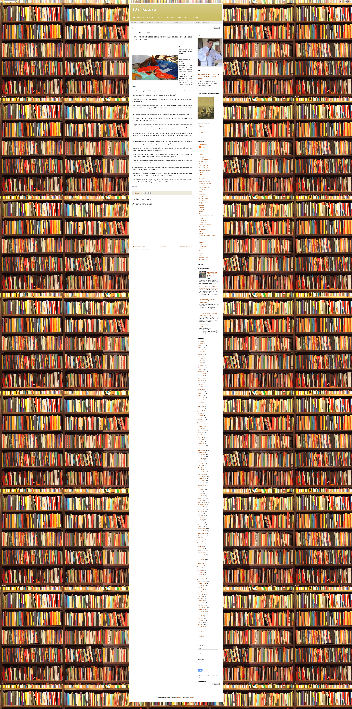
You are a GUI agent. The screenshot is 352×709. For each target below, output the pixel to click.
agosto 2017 (201, 511)
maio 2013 (200, 622)
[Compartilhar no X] (147, 193)
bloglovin (201, 137)
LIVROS (201, 209)
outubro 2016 (201, 533)
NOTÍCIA (202, 218)
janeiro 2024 (201, 347)
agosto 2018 (201, 485)
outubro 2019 (201, 454)
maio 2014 (200, 596)
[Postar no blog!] (145, 193)
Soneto (201, 249)
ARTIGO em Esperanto (205, 159)
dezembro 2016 (202, 529)
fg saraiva (203, 147)
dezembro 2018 (202, 476)
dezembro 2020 (202, 424)
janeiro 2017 (201, 526)
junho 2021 (200, 411)
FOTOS (201, 196)
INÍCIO (133, 23)
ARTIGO (201, 157)
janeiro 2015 (201, 579)
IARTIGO (202, 200)
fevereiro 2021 (201, 419)
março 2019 (201, 470)
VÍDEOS (201, 259)
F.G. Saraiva (144, 9)
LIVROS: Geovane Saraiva (174, 23)
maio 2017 (200, 518)
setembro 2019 (201, 457)
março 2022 (201, 391)
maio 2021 (200, 413)
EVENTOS (202, 190)
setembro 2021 (201, 404)
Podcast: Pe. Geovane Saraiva (207, 235)
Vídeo (200, 255)
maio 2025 (200, 341)
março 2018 (201, 496)
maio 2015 (200, 570)
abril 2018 (200, 494)
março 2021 (201, 417)
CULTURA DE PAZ (204, 181)
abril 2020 (200, 441)
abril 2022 (200, 389)
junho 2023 (200, 358)
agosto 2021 (201, 406)
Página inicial (162, 247)
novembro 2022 (202, 374)
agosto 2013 (201, 616)
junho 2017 (200, 515)
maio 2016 (200, 544)
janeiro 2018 (201, 500)
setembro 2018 (201, 483)
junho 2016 (200, 542)
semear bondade (203, 246)
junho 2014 (200, 594)
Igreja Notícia (202, 203)
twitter (201, 128)
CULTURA (202, 179)
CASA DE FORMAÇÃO (202, 23)
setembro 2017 (201, 509)
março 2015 (201, 574)
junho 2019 (200, 463)
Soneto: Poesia (203, 251)
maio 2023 (200, 361)
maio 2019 (200, 465)
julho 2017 (200, 513)
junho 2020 (200, 437)
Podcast (201, 233)
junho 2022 (200, 384)
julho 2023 (200, 356)
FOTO (201, 192)
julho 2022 (200, 382)
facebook (201, 126)
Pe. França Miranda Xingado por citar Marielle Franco (208, 314)
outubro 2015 (201, 559)
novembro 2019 (202, 452)
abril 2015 (200, 572)
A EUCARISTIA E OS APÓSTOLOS (206, 325)
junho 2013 (200, 620)
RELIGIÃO (202, 240)
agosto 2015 (201, 563)
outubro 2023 (201, 350)
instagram (201, 135)
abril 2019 (200, 467)
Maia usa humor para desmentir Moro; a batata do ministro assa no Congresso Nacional (208, 300)
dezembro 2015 (202, 555)
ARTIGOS (189, 23)
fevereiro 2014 (201, 603)
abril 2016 (200, 546)
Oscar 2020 (202, 227)
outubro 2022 (201, 376)
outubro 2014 (201, 585)
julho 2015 (200, 566)
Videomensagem (203, 257)
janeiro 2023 (201, 369)
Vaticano (201, 253)
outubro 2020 (201, 428)
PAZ (200, 231)
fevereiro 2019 (201, 472)
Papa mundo (202, 229)
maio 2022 (200, 387)
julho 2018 (200, 487)
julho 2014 (200, 592)
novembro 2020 (202, 426)
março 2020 (201, 443)
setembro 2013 (201, 614)
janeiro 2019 (201, 474)
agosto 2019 (201, 459)
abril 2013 (200, 624)
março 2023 (201, 365)
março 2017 (201, 522)
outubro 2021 (201, 402)
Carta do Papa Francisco (205, 168)
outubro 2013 (201, 611)
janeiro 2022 (201, 395)
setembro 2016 (201, 535)
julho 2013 (200, 618)
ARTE (201, 155)
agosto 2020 (201, 433)
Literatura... (202, 207)
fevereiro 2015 (201, 577)
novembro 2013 (202, 609)
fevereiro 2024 (201, 345)
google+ (201, 132)
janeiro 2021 (201, 422)
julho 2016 (200, 539)
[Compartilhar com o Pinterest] (150, 193)
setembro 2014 (201, 587)
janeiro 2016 (201, 553)
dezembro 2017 (202, 502)
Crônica (201, 177)
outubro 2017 (201, 507)
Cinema (201, 172)
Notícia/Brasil (202, 220)
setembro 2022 (201, 378)
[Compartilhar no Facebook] (149, 193)
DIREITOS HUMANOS (205, 183)
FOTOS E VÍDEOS (204, 198)
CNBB (201, 174)
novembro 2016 (202, 531)
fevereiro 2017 (201, 524)
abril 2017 (200, 520)
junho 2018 (200, 489)
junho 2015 (200, 568)
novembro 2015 (202, 557)
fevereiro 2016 (201, 550)
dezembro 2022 (202, 371)
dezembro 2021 (202, 398)
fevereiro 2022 (201, 393)
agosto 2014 (201, 590)
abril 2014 (200, 598)
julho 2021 (200, 409)
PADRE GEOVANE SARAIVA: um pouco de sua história (212, 273)
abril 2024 (200, 343)
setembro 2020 (201, 430)
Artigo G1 (202, 161)
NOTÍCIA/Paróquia (204, 222)
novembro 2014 (202, 583)
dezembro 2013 (202, 607)
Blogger (192, 697)
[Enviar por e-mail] (143, 193)
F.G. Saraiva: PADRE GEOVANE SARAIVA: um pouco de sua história (208, 76)
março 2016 (201, 548)
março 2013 (201, 627)
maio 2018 (200, 491)
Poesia (200, 238)
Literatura (201, 205)
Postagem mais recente (139, 247)
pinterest (201, 130)
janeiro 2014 (201, 605)
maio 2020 (200, 439)
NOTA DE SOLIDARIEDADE (207, 216)
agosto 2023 (201, 354)
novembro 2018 (202, 478)
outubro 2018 (201, 481)
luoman (179, 697)
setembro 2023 (201, 352)
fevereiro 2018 (201, 498)
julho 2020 (200, 435)
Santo (200, 244)
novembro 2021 (202, 400)
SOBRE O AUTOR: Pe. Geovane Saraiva (151, 23)
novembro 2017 (202, 504)
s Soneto (201, 242)
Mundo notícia (203, 214)
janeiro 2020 (201, 448)
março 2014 (201, 600)
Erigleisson (204, 144)
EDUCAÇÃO (202, 185)
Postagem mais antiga (186, 247)
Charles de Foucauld (204, 170)
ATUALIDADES (203, 166)
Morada (201, 211)
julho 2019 (200, 461)
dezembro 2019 (202, 450)
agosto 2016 (201, 537)
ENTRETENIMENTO (205, 187)
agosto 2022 (201, 380)
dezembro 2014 (202, 581)
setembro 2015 (201, 561)
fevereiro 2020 (201, 446)
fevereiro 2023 (201, 367)
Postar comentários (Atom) (144, 250)
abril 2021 (200, 415)
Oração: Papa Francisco (205, 225)
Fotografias (202, 194)
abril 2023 (200, 363)
